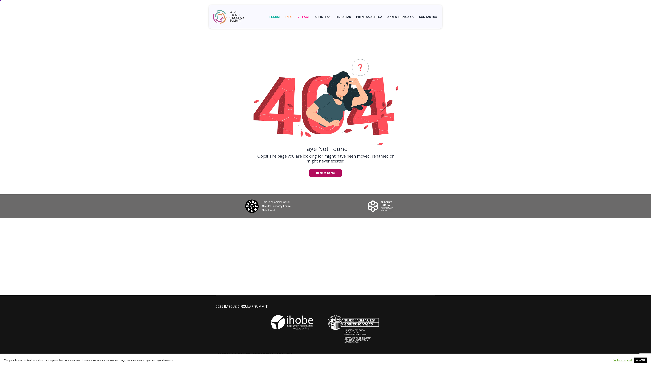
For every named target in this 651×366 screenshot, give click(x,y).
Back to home (325, 173)
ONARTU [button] (640, 360)
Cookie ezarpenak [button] (623, 360)
